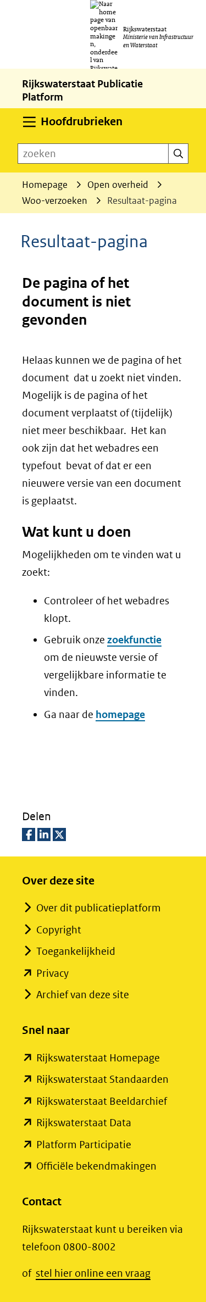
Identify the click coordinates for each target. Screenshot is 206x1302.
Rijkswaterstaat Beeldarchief (101, 1101)
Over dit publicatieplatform (98, 908)
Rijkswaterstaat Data (83, 1122)
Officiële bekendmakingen (96, 1166)
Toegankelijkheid (75, 951)
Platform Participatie (83, 1144)
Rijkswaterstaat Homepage (98, 1057)
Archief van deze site (82, 994)
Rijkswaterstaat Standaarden (102, 1079)
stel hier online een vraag (93, 1273)
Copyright (58, 929)
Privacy (52, 973)
